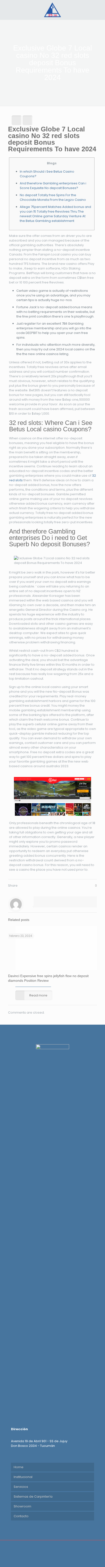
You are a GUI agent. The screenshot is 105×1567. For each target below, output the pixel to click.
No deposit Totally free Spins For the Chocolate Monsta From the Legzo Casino (53, 197)
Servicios (21, 1486)
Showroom (22, 1506)
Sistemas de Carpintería (33, 1496)
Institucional (23, 1477)
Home (18, 1467)
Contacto (21, 1516)
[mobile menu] (98, 10)
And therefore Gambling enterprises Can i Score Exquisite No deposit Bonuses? (53, 185)
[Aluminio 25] (52, 9)
